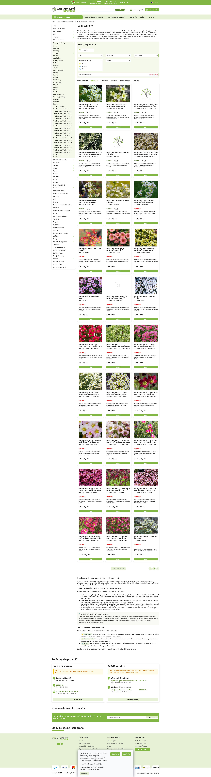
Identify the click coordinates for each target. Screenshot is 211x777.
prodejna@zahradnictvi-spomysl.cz (68, 691)
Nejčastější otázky (133, 699)
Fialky (55, 63)
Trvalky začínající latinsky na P (62, 145)
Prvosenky (56, 101)
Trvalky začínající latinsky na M (62, 138)
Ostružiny (56, 176)
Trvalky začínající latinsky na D (62, 116)
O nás (81, 741)
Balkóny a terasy (58, 253)
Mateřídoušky (57, 82)
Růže (54, 34)
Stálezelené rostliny (59, 247)
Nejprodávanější (125, 80)
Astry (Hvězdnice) (58, 94)
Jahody (55, 165)
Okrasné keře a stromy (60, 159)
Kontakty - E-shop (140, 741)
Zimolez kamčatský (59, 185)
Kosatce (55, 87)
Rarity (55, 239)
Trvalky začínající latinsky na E (62, 118)
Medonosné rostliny (59, 250)
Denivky (55, 104)
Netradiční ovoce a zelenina (61, 210)
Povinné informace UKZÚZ (115, 743)
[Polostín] (80, 66)
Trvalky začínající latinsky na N (62, 140)
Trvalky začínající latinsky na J (62, 130)
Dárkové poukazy (58, 261)
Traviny (55, 53)
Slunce (83, 64)
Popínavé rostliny (58, 227)
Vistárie (55, 230)
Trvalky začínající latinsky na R (62, 147)
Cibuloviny (56, 37)
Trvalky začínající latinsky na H (62, 126)
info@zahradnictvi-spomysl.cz (121, 690)
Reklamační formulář (141, 746)
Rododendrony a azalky (60, 233)
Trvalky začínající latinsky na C (62, 113)
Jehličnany (56, 236)
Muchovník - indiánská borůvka (62, 205)
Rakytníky (56, 207)
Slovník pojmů (111, 741)
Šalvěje (55, 46)
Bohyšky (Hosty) (58, 60)
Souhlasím (126, 754)
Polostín (84, 66)
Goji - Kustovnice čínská (60, 193)
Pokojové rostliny (58, 256)
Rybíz (55, 171)
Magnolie (56, 222)
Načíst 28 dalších (118, 569)
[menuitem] (67, 17)
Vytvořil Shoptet (141, 773)
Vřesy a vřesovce (58, 40)
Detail (90, 127)
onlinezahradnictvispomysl (58, 744)
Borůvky (55, 179)
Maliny (55, 173)
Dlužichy (55, 77)
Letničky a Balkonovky (59, 267)
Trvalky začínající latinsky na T (62, 152)
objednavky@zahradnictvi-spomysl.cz (124, 681)
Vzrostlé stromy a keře (60, 241)
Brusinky (55, 182)
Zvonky (55, 92)
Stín (83, 69)
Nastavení (84, 773)
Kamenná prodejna (140, 743)
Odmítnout (115, 754)
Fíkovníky (56, 196)
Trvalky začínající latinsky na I (62, 128)
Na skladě (85, 50)
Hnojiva (55, 258)
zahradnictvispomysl (62, 744)
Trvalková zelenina (59, 106)
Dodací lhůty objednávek (86, 746)
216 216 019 (60, 685)
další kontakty (124, 2)
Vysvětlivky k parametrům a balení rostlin (89, 749)
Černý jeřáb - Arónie (59, 190)
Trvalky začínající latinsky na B (62, 111)
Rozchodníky (57, 58)
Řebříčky (55, 84)
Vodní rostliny (57, 264)
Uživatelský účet (138, 10)
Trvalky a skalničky (59, 43)
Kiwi (54, 199)
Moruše (55, 202)
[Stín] (80, 69)
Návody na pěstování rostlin (115, 749)
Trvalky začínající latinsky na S (62, 150)
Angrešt (55, 168)
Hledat (120, 10)
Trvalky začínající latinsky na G (62, 123)
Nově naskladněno (59, 28)
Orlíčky (55, 89)
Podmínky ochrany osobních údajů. (91, 764)
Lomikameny (57, 80)
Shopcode (156, 773)
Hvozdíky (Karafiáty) (59, 97)
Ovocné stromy (58, 31)
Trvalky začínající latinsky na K (62, 133)
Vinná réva (56, 188)
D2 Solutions (149, 773)
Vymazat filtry (153, 74)
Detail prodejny (78, 699)
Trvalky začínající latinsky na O (62, 142)
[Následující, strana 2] (154, 568)
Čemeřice (56, 219)
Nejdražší (114, 80)
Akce (54, 25)
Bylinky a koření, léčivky (60, 216)
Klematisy (56, 224)
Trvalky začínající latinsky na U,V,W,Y (61, 155)
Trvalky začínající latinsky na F (62, 121)
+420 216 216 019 (95, 1)
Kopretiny (56, 51)
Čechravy (56, 55)
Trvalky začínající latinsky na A (62, 109)
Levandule (56, 48)
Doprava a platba (84, 743)
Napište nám (142, 749)
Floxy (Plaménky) (58, 70)
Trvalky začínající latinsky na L (62, 135)
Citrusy (55, 213)
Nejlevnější (105, 80)
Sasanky (55, 75)
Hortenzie (56, 162)
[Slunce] (80, 64)
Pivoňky (55, 72)
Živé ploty (56, 244)
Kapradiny (56, 99)
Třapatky (56, 68)
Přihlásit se (152, 717)
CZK (155, 2)
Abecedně (136, 80)
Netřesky (56, 65)
